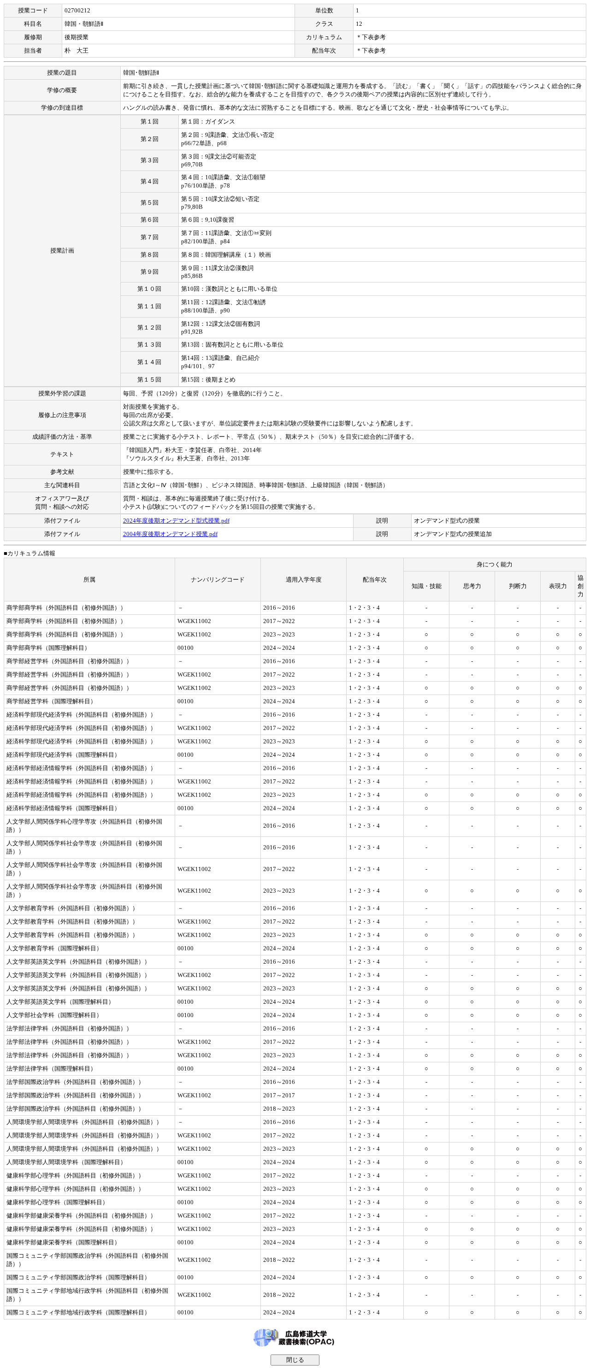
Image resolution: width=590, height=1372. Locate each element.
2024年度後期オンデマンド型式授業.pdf (176, 520)
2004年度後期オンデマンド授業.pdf (170, 533)
